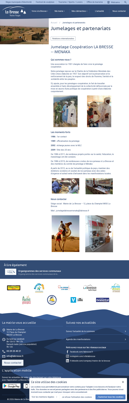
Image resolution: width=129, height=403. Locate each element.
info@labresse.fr (15, 356)
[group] (40, 12)
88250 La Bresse (16, 332)
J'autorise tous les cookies (110, 397)
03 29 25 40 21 (14, 351)
